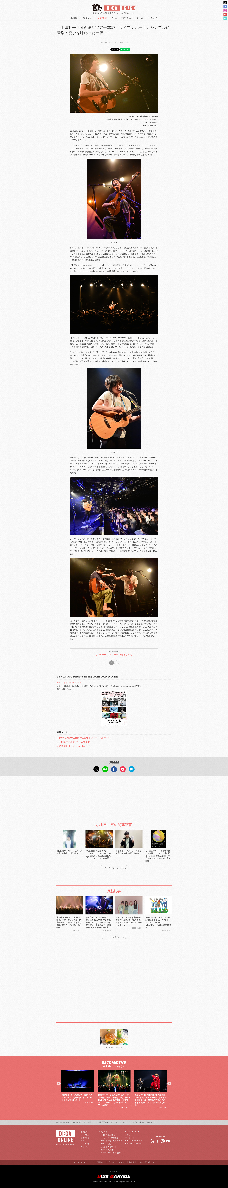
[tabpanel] (77, 1089)
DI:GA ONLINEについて (84, 1162)
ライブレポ (102, 18)
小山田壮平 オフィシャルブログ (74, 742)
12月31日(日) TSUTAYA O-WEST (69, 683)
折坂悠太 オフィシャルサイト (73, 746)
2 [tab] (108, 1113)
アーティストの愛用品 (109, 1138)
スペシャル (127, 18)
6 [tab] (123, 1113)
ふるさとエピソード (108, 1147)
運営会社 (100, 1162)
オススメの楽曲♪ (107, 1150)
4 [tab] (116, 1113)
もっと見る (114, 937)
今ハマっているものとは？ (111, 1153)
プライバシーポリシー (117, 1162)
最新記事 (74, 18)
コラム (114, 18)
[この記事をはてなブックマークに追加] (132, 771)
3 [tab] (112, 1113)
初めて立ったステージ (109, 1144)
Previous (58, 1083)
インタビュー (87, 18)
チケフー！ (129, 1135)
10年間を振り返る (107, 1135)
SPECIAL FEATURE (133, 1144)
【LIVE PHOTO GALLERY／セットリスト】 (114, 655)
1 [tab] (105, 1113)
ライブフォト (130, 1138)
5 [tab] (119, 1113)
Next (169, 1083)
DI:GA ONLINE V (132, 1132)
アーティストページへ (114, 868)
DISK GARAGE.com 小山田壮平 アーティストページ (84, 738)
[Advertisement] (114, 797)
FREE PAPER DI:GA (133, 1141)
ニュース (154, 18)
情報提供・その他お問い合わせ (141, 1162)
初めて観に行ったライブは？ (112, 1141)
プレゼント (141, 18)
